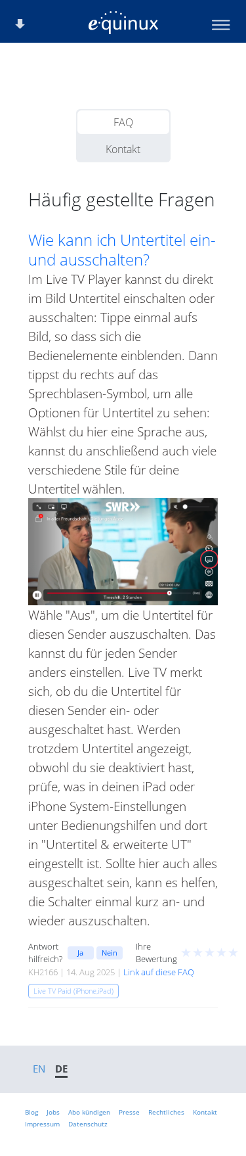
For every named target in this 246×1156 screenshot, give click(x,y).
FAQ (123, 122)
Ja (80, 953)
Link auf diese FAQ (158, 972)
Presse (129, 1112)
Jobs (53, 1112)
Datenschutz (88, 1123)
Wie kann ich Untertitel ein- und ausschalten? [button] (122, 249)
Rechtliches (166, 1112)
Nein (109, 953)
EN (39, 1068)
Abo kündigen (89, 1112)
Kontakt (123, 149)
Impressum (42, 1123)
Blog (31, 1112)
